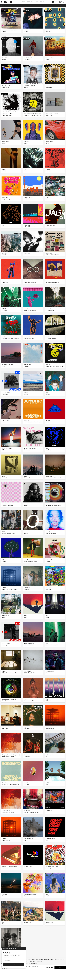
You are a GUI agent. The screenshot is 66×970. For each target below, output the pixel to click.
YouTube (28, 963)
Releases (30, 2)
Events (42, 2)
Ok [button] (60, 967)
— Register (61, 2)
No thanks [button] (49, 967)
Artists (23, 2)
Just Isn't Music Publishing (35, 961)
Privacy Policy (27, 959)
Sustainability (39, 959)
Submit (14, 964)
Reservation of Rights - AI (50, 959)
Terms (33, 959)
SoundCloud (34, 963)
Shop (36, 2)
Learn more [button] (4, 968)
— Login (60, 1)
